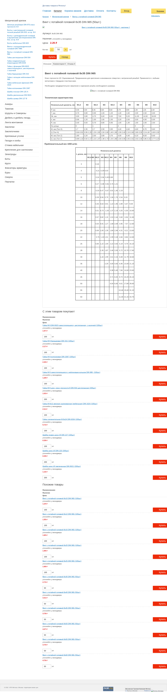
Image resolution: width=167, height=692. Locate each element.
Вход (126, 11)
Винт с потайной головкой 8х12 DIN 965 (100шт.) (62, 514)
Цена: (45, 43)
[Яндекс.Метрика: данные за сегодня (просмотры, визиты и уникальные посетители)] (157, 691)
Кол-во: (45, 50)
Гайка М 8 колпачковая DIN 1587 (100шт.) (59, 357)
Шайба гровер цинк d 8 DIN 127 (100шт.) (59, 435)
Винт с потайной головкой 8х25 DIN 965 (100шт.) (62, 561)
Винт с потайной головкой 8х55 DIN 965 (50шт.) (61, 639)
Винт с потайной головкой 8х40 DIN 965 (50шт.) (61, 592)
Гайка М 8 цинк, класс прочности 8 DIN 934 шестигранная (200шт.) (69, 388)
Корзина (160, 11)
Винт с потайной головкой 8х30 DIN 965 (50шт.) (61, 577)
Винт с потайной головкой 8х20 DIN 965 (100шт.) (62, 545)
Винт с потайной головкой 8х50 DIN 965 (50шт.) (61, 624)
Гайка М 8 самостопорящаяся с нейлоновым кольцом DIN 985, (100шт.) (71, 372)
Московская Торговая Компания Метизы (137, 689)
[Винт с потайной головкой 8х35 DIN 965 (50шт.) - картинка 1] (105, 27)
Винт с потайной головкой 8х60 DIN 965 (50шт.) (61, 655)
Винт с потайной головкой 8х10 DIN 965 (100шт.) (62, 498)
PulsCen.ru (147, 690)
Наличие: (47, 38)
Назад (65, 57)
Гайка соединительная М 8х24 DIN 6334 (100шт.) (62, 419)
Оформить (155, 16)
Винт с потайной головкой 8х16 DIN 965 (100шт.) (62, 530)
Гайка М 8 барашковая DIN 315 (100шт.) (59, 341)
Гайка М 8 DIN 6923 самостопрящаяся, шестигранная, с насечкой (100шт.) (73, 325)
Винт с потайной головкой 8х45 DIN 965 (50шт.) (61, 608)
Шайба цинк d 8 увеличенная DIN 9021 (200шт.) (62, 466)
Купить (52, 57)
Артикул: (47, 33)
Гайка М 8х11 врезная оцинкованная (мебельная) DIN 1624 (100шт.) (70, 404)
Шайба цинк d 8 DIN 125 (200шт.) (56, 451)
